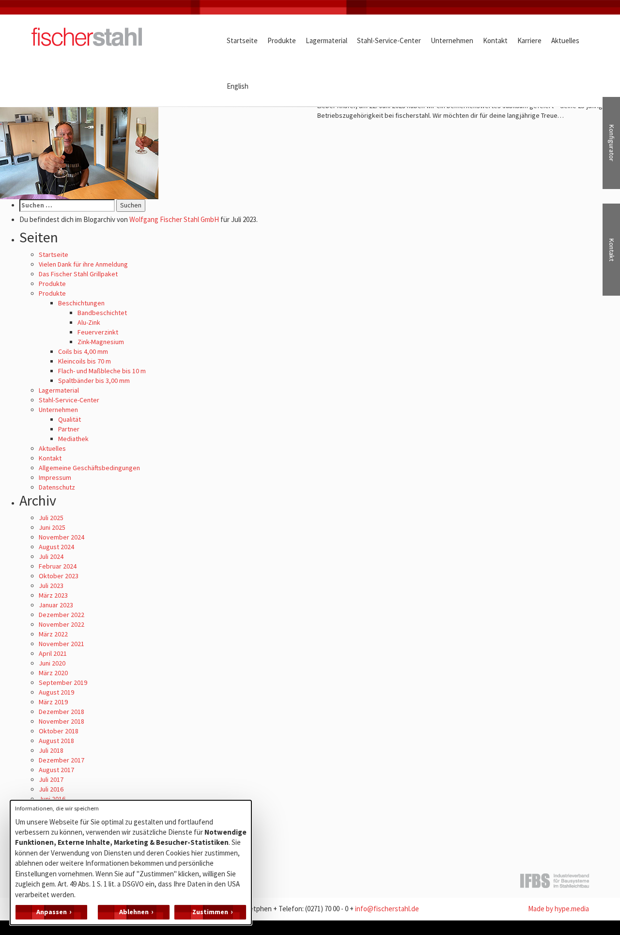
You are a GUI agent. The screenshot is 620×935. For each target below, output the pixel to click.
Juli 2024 (51, 556)
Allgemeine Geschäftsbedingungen (89, 467)
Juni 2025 (52, 527)
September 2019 (63, 682)
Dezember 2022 (61, 614)
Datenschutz (57, 487)
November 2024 (61, 537)
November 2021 (61, 643)
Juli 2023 (51, 585)
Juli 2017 (51, 779)
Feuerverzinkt (98, 332)
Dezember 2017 (61, 760)
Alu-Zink (89, 322)
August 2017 (56, 769)
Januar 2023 (56, 605)
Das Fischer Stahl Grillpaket (78, 273)
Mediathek (73, 438)
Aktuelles (52, 448)
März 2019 (53, 701)
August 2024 (56, 546)
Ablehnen (134, 911)
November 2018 (61, 721)
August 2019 (56, 692)
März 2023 (53, 595)
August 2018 (56, 740)
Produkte (52, 283)
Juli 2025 (51, 517)
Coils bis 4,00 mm (83, 351)
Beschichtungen (81, 303)
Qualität (69, 419)
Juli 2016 (51, 789)
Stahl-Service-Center (69, 400)
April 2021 (53, 653)
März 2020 (53, 672)
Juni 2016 (52, 798)
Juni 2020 (52, 663)
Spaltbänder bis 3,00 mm (94, 380)
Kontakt (50, 458)
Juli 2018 (51, 750)
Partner (68, 429)
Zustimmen (210, 911)
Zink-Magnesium (101, 341)
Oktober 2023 (58, 575)
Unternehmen (58, 409)
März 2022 (53, 634)
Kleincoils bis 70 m (84, 361)
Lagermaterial (59, 390)
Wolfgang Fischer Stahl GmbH (174, 219)
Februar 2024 (58, 566)
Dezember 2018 (61, 711)
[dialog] (131, 862)
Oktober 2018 (58, 731)
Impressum (55, 477)
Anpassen (51, 911)
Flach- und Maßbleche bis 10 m (102, 370)
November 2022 (61, 624)
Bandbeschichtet (102, 312)
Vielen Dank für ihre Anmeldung (83, 264)
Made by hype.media (558, 908)
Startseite (53, 254)
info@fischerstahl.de (387, 908)
